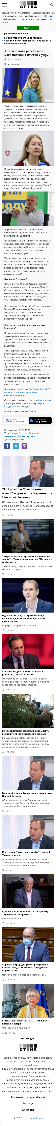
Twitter (33, 411)
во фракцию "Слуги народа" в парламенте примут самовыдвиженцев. (27, 392)
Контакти (28, 1109)
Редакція (28, 1103)
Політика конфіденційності (28, 1097)
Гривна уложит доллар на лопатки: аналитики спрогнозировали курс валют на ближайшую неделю (28, 40)
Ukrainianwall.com (33, 1118)
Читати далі (28, 1038)
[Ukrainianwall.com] (28, 4)
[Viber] (24, 446)
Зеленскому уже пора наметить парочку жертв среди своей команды (27, 403)
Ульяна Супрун (18, 433)
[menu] (4, 5)
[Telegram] (16, 446)
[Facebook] (7, 446)
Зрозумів (28, 28)
